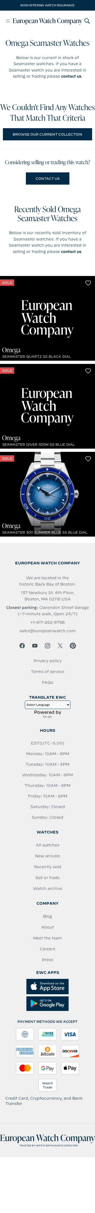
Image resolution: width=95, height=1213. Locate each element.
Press (47, 960)
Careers (47, 949)
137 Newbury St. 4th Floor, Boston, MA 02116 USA (47, 596)
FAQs (47, 682)
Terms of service (47, 672)
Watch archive (47, 888)
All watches (47, 845)
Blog (47, 916)
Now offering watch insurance (47, 5)
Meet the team (47, 938)
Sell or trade (47, 878)
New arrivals (47, 856)
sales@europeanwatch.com (48, 631)
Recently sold (47, 867)
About (47, 927)
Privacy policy (48, 661)
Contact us (48, 178)
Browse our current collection (47, 134)
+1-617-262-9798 (47, 622)
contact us (71, 76)
